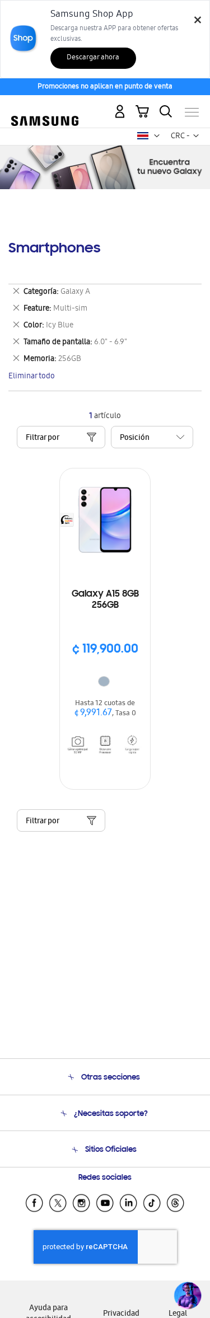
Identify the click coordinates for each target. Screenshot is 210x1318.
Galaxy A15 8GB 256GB (105, 600)
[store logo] (44, 107)
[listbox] (105, 683)
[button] (157, 136)
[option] (104, 681)
